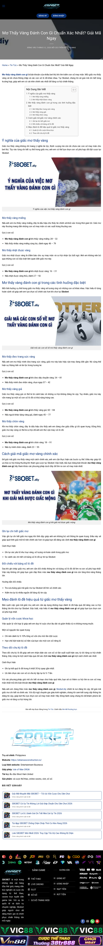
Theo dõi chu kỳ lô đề (41, 133)
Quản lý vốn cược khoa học (43, 130)
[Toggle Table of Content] (72, 89)
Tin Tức (13, 65)
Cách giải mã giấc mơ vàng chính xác (44, 118)
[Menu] (3, 6)
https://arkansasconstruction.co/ (26, 760)
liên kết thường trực (69, 709)
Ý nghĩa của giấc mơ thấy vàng (42, 93)
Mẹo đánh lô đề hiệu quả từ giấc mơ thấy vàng (49, 127)
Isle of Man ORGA (21, 769)
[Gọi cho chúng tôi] (92, 921)
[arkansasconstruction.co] (51, 6)
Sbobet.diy (61, 689)
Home (5, 65)
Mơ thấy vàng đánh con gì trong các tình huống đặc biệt (52, 104)
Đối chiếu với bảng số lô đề (43, 124)
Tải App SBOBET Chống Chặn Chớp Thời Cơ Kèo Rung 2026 (39, 823)
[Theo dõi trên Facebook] (83, 921)
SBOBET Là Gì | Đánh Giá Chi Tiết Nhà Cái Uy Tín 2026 (37, 813)
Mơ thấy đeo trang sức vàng (44, 109)
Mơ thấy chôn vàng (40, 115)
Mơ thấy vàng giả (39, 112)
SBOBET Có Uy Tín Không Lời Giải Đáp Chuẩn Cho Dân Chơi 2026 (42, 803)
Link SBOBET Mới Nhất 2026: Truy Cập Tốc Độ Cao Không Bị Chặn (42, 833)
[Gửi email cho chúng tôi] (87, 921)
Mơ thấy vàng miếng (40, 97)
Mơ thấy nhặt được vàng (42, 99)
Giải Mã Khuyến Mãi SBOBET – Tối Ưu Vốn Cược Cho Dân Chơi (41, 793)
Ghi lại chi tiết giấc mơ (41, 121)
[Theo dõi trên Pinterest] (97, 921)
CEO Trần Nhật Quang (65, 48)
